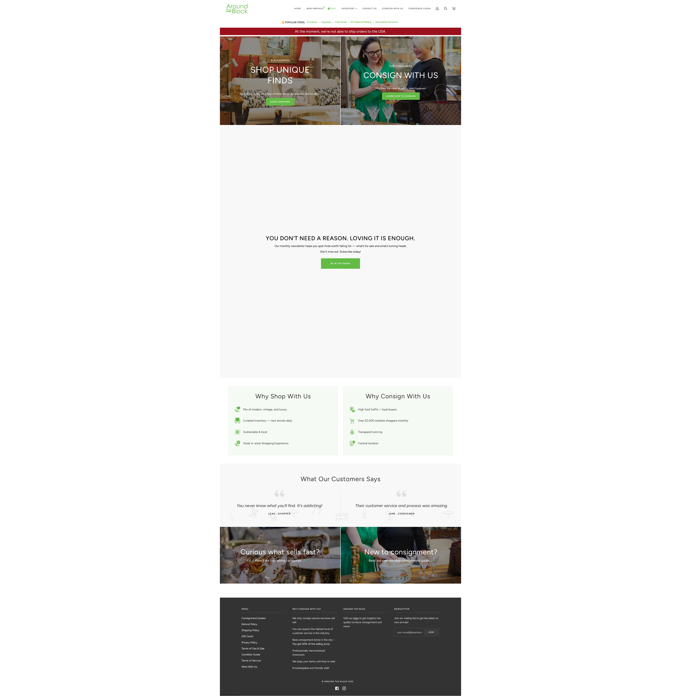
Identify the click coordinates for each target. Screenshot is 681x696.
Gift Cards (247, 636)
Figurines (326, 22)
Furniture (312, 22)
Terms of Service (251, 660)
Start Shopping (280, 102)
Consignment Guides (254, 618)
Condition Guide (251, 654)
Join (431, 632)
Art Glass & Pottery (361, 22)
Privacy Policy (249, 642)
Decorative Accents (386, 22)
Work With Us (249, 666)
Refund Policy (249, 624)
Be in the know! (341, 263)
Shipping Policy (250, 630)
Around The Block (335, 681)
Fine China (341, 22)
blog (356, 618)
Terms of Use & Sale (253, 648)
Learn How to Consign (401, 96)
